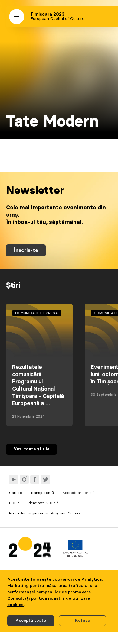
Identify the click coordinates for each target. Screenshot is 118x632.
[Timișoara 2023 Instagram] (24, 479)
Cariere (15, 493)
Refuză (82, 620)
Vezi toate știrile (31, 449)
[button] (16, 16)
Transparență (42, 493)
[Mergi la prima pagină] (30, 548)
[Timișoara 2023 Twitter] (45, 479)
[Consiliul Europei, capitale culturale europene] (75, 555)
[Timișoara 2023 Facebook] (34, 479)
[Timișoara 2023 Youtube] (13, 479)
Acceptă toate (30, 620)
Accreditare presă (78, 493)
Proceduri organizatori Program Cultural (45, 513)
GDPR (14, 503)
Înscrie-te (26, 250)
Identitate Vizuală (43, 503)
